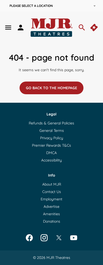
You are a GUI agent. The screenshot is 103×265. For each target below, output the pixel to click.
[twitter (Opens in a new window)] (59, 237)
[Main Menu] (8, 28)
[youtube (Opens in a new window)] (73, 237)
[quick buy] (94, 27)
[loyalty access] (20, 27)
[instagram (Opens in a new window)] (44, 237)
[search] (82, 27)
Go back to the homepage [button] (51, 88)
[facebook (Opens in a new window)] (29, 237)
